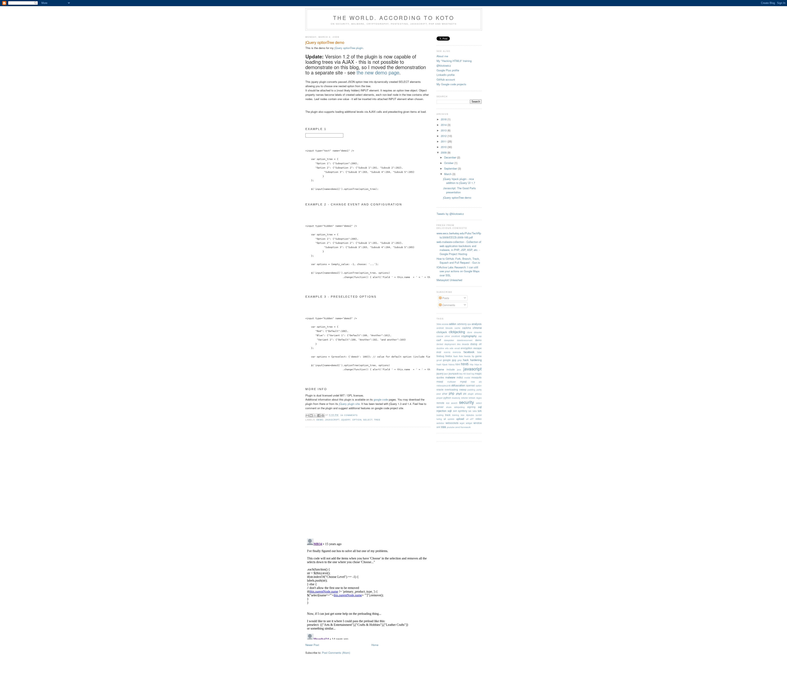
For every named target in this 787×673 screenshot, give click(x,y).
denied (440, 344)
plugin (471, 393)
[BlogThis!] (311, 415)
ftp (473, 356)
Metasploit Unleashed (449, 280)
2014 (444, 125)
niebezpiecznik (443, 385)
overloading (451, 389)
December (450, 157)
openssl (470, 385)
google (447, 360)
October (449, 163)
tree (377, 420)
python (447, 397)
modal (467, 377)
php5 (459, 393)
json (446, 373)
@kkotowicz (444, 65)
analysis (477, 324)
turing (439, 418)
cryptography (469, 336)
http (471, 364)
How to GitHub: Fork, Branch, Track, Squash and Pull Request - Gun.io (458, 261)
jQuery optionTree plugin (348, 48)
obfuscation (458, 385)
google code (381, 399)
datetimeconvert (464, 340)
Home (374, 645)
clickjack (442, 332)
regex (479, 397)
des (459, 344)
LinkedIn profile (446, 75)
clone (469, 332)
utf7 (472, 418)
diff (480, 344)
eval (439, 352)
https (476, 364)
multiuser (451, 381)
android (440, 327)
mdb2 (460, 377)
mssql (440, 381)
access (445, 324)
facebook (469, 352)
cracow (440, 336)
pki (464, 393)
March (448, 174)
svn (455, 410)
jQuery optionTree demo (324, 42)
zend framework (463, 427)
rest (447, 402)
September (451, 168)
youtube (451, 427)
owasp (462, 389)
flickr (461, 356)
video (478, 418)
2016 (444, 119)
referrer (464, 397)
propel (439, 397)
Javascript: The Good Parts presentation (459, 190)
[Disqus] (367, 482)
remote (440, 402)
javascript (332, 420)
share (449, 407)
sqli (450, 411)
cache (457, 327)
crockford (455, 336)
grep (459, 360)
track (447, 415)
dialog (473, 344)
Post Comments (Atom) (336, 653)
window (477, 423)
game (478, 356)
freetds (467, 356)
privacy (478, 393)
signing (471, 407)
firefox (448, 356)
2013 (444, 130)
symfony (462, 410)
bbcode (449, 327)
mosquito (476, 377)
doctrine (440, 348)
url (467, 418)
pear (439, 393)
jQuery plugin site (349, 404)
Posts (445, 298)
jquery (345, 420)
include (451, 369)
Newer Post (312, 645)
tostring (440, 415)
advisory (462, 324)
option (357, 420)
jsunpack (454, 373)
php (451, 393)
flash (455, 356)
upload (460, 419)
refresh (472, 397)
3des (439, 324)
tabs (475, 410)
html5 (465, 364)
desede (465, 344)
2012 (444, 136)
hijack (444, 364)
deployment (450, 344)
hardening (476, 360)
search (454, 402)
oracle (440, 389)
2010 (444, 147)
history (451, 364)
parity (479, 389)
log (472, 373)
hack (466, 360)
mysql (463, 381)
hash (439, 364)
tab (469, 410)
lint (464, 373)
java (459, 369)
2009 (444, 152)
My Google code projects (451, 84)
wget (462, 423)
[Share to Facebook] (319, 415)
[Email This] (307, 415)
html (457, 364)
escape (477, 348)
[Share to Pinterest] (323, 415)
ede (451, 348)
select (367, 420)
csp (480, 336)
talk (480, 410)
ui (445, 419)
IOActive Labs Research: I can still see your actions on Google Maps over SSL (458, 271)
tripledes (470, 415)
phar (444, 393)
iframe (440, 369)
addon (452, 324)
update (451, 418)
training (455, 415)
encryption (466, 348)
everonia (457, 352)
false (479, 352)
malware (450, 377)
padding (471, 389)
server (440, 407)
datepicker (449, 340)
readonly (456, 397)
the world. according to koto (393, 17)
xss (443, 426)
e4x (447, 348)
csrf (439, 340)
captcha (466, 327)
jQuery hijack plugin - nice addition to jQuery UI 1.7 (459, 181)
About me (442, 56)
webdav (440, 423)
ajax (469, 324)
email (457, 348)
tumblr (479, 415)
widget (469, 423)
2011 (444, 141)
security (466, 402)
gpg (454, 360)
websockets (452, 423)
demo (319, 420)
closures (478, 332)
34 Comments (349, 415)
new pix (476, 381)
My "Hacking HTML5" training (454, 61)
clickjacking (457, 331)
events (447, 352)
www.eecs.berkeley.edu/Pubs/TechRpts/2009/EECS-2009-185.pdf (459, 235)
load (469, 373)
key (461, 373)
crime (447, 336)
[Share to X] (315, 415)
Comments (448, 305)
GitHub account (446, 79)
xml (438, 427)
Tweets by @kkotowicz (450, 214)
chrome (477, 328)
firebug (440, 356)
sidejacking (459, 407)
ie (481, 364)
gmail (439, 360)
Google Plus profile (448, 70)
